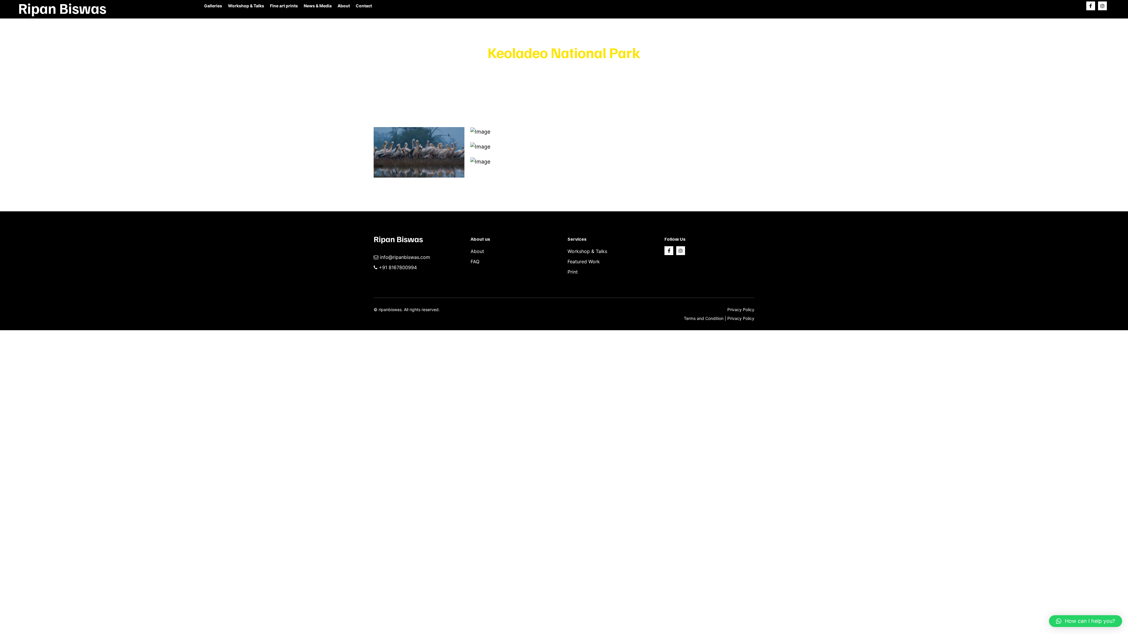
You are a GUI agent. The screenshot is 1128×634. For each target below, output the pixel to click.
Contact (364, 5)
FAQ (475, 261)
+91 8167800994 (398, 267)
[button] (1085, 621)
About (344, 5)
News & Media (318, 5)
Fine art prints (284, 5)
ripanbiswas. (391, 309)
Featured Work (584, 261)
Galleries (213, 5)
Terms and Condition (704, 318)
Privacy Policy (740, 309)
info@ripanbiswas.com (405, 257)
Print (573, 272)
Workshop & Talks (246, 5)
